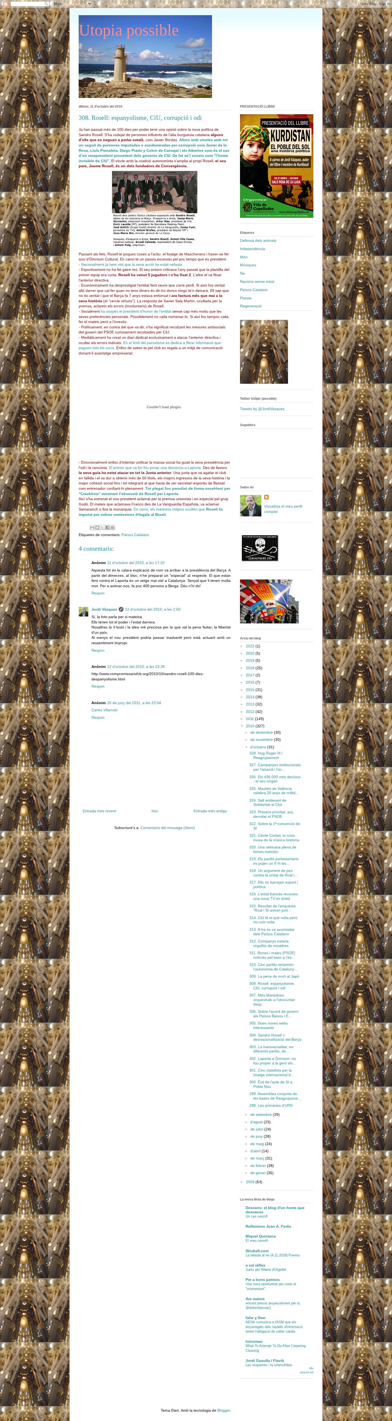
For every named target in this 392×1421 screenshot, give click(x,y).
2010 (250, 726)
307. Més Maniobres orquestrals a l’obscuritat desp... (272, 999)
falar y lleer (256, 1318)
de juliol (257, 1129)
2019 (250, 660)
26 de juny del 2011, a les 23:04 (134, 703)
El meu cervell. (257, 1241)
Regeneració (251, 306)
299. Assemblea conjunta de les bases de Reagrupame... (275, 1096)
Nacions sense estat (257, 281)
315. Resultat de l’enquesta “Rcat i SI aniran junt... (272, 908)
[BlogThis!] (97, 527)
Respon (98, 593)
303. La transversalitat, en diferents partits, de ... (271, 1049)
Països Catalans (135, 535)
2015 (250, 690)
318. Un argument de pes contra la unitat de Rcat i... (273, 872)
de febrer (258, 1165)
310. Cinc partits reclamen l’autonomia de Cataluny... (273, 966)
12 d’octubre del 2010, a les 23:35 (136, 666)
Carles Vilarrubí (104, 710)
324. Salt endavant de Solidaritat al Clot (267, 802)
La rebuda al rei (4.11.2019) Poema (272, 1255)
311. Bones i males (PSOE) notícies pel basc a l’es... (272, 955)
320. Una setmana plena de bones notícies (272, 849)
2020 (250, 653)
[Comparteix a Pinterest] (112, 527)
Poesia (245, 298)
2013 (250, 704)
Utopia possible (129, 30)
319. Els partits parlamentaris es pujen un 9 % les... (274, 861)
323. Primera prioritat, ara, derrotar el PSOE (271, 814)
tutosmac (254, 1341)
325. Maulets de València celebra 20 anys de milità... (274, 790)
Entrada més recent (99, 811)
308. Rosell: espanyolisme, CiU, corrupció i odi (272, 985)
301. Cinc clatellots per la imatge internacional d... (271, 1072)
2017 (250, 675)
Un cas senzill (256, 1216)
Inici (154, 811)
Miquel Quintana (261, 1236)
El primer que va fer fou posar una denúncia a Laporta (155, 468)
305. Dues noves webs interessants (268, 1025)
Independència (252, 249)
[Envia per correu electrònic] (92, 527)
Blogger (223, 1410)
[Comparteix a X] (102, 527)
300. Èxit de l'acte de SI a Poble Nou (270, 1084)
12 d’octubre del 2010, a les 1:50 (153, 609)
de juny (257, 1136)
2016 (250, 682)
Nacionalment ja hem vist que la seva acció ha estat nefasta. (132, 264)
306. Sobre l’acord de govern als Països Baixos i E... (273, 1013)
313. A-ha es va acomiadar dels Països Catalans (272, 931)
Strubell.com (257, 1251)
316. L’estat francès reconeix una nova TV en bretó (273, 896)
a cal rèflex (255, 1265)
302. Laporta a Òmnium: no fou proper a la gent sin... (272, 1060)
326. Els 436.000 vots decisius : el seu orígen (275, 779)
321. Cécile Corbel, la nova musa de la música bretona (274, 837)
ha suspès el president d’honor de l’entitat (136, 311)
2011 (250, 719)
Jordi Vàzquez (104, 609)
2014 (250, 697)
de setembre (261, 1114)
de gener (258, 1173)
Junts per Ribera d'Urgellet (266, 1270)
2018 (250, 668)
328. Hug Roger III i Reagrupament (265, 755)
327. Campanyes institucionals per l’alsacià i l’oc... (275, 767)
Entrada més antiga (210, 811)
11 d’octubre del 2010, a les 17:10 (136, 563)
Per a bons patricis (263, 1279)
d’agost (257, 1122)
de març (257, 1158)
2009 (250, 1182)
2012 (250, 711)
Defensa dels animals (258, 240)
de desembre (262, 732)
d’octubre (258, 747)
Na (242, 273)
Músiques (248, 265)
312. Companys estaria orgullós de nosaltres (269, 943)
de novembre (262, 739)
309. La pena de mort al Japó (274, 976)
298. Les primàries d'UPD (271, 1105)
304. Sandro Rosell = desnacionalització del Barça (275, 1037)
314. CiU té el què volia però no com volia (273, 920)
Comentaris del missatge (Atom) (168, 828)
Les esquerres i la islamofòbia (269, 1365)
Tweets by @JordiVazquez (262, 409)
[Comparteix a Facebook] (107, 527)
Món (243, 257)
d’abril (256, 1151)
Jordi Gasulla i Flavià (265, 1360)
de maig (257, 1144)
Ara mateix (255, 1299)
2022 (250, 646)
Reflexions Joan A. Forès (268, 1226)
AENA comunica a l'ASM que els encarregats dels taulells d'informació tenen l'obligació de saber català (274, 1326)
